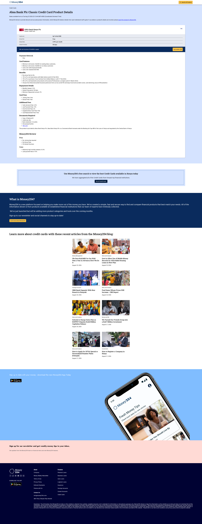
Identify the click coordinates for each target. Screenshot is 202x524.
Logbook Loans (62, 482)
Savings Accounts (63, 488)
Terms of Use (37, 479)
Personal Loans (62, 472)
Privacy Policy (38, 482)
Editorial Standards (39, 485)
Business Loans (62, 475)
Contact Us (37, 492)
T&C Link (25, 126)
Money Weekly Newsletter (41, 475)
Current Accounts (62, 491)
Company (36, 472)
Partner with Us (38, 488)
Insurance (60, 485)
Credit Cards (12, 8)
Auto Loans (61, 479)
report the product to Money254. (127, 20)
